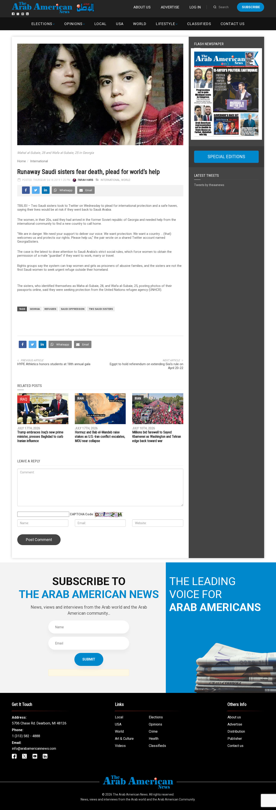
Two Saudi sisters (101, 309)
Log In (195, 7)
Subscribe (251, 7)
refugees (50, 309)
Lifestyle (165, 24)
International (39, 161)
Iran (80, 398)
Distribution (236, 731)
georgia (35, 309)
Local (100, 24)
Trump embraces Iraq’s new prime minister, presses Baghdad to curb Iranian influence (40, 436)
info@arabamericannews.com (34, 748)
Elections (41, 24)
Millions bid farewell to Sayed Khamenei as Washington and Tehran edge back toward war (156, 436)
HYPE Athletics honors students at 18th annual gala (53, 364)
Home (21, 161)
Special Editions (226, 156)
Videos (120, 746)
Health (153, 739)
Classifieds (199, 24)
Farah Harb (85, 179)
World (139, 24)
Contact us (232, 24)
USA (120, 24)
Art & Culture (124, 739)
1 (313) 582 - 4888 (26, 736)
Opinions (73, 24)
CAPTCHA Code (81, 514)
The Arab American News (130, 794)
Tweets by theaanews (209, 185)
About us (142, 7)
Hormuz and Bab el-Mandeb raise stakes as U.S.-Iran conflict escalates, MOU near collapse (100, 436)
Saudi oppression (72, 309)
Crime (153, 731)
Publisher (234, 739)
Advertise (170, 7)
